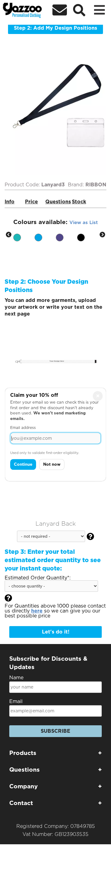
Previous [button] (9, 235)
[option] (24, 235)
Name (16, 677)
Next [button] (102, 235)
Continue (23, 464)
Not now (51, 464)
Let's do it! (55, 632)
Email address (23, 428)
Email (16, 701)
